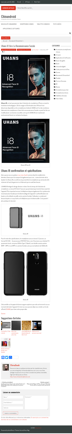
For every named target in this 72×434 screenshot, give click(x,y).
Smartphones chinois (27, 24)
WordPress (11, 430)
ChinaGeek (35, 50)
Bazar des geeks (60, 61)
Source (3, 313)
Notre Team (37, 2)
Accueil (19, 2)
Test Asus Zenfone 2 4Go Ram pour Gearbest (5, 350)
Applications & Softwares (11, 29)
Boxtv (57, 64)
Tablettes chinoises (43, 24)
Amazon (58, 55)
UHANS (8, 309)
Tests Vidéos (57, 24)
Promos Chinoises (61, 81)
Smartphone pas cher (62, 90)
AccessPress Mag (24, 430)
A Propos (27, 2)
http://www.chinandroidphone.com (20, 377)
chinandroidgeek (61, 66)
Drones (58, 72)
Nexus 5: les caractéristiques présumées (14, 333)
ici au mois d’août (22, 175)
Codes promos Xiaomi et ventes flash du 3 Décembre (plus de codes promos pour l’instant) (13, 384)
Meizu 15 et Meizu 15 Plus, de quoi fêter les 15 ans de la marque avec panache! (38, 384)
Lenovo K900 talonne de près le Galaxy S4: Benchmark (26, 333)
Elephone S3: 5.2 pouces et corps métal (36, 332)
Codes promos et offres (62, 69)
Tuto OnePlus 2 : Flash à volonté (5, 332)
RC (56, 84)
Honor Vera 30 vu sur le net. (25, 8)
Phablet (58, 78)
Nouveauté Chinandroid (9, 24)
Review (58, 87)
